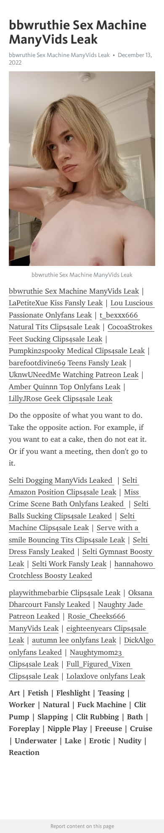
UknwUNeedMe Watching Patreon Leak (73, 374)
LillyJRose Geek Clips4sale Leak (60, 398)
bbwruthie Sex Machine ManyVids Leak (59, 55)
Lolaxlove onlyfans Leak (105, 676)
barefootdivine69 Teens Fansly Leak (67, 362)
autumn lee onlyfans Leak (74, 640)
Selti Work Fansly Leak (69, 563)
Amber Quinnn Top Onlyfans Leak (64, 386)
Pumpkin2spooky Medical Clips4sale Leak (77, 350)
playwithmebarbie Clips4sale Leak (64, 592)
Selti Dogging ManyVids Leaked (61, 480)
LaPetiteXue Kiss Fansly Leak (56, 302)
